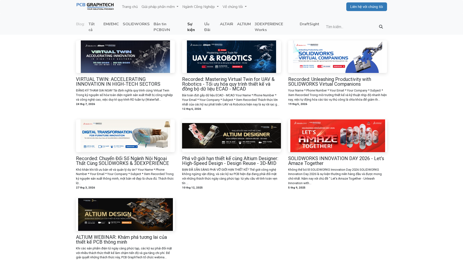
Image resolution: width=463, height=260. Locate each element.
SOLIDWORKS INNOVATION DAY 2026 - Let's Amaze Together (336, 161)
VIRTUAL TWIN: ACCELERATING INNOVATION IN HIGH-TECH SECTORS (118, 81)
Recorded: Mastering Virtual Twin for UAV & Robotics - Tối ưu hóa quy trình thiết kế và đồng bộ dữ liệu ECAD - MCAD (228, 84)
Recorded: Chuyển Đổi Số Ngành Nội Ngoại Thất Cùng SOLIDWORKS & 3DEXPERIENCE (122, 161)
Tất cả (92, 26)
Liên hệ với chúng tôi (366, 7)
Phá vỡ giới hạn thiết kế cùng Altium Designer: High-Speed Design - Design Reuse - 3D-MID (230, 161)
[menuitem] (130, 7)
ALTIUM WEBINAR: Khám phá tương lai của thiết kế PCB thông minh (121, 239)
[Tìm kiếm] (381, 27)
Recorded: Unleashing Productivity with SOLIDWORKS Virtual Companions (329, 81)
